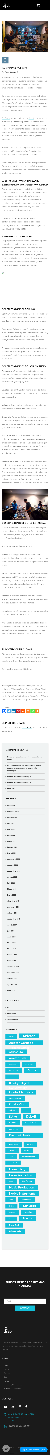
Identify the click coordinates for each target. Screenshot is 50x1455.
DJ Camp (6, 118)
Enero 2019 (11, 961)
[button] (34, 1449)
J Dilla (11, 1157)
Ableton (29, 1036)
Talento (6, 1373)
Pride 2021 (11, 788)
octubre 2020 (12, 865)
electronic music (14, 1129)
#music (11, 1037)
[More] (37, 711)
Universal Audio (15, 1231)
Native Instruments (22, 1193)
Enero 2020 (11, 895)
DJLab (31, 118)
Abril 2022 (11, 805)
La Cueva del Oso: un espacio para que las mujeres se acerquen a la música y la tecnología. (24, 768)
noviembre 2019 (13, 907)
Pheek (11, 1199)
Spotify (5, 472)
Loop (11, 1181)
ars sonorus (29, 1064)
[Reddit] (23, 711)
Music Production (21, 1187)
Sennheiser (12, 1212)
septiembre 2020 (14, 871)
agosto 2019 (12, 925)
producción (26, 1199)
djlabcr (12, 1122)
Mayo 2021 (11, 829)
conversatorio (15, 1098)
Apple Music (15, 472)
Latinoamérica (28, 1156)
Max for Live (27, 1181)
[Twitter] (9, 711)
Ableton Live (16, 1052)
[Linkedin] (14, 711)
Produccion (11, 1013)
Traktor (27, 1218)
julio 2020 (11, 883)
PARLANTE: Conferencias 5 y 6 (19, 782)
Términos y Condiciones (13, 1385)
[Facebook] (4, 711)
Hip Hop (26, 1150)
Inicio (6, 1365)
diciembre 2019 (13, 901)
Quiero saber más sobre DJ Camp (17, 669)
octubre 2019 (12, 913)
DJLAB (31, 1116)
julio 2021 (10, 823)
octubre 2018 (12, 979)
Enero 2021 (11, 853)
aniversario (12, 1064)
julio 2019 (10, 931)
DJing (13, 1116)
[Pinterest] (18, 711)
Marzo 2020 (12, 889)
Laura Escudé (13, 1163)
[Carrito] (38, 6)
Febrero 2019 (12, 955)
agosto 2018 (12, 985)
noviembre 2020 (13, 859)
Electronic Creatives (31, 1123)
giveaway (12, 1150)
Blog (5, 1377)
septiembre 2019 (13, 919)
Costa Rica (17, 1104)
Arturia (32, 1070)
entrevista (30, 1144)
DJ (8, 1007)
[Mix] (28, 711)
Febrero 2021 (12, 847)
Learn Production (20, 1175)
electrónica (13, 1144)
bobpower (12, 1077)
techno (11, 1219)
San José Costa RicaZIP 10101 (21, 1417)
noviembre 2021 (13, 811)
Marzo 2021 (11, 841)
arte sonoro (13, 1071)
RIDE (11, 1206)
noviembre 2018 (13, 973)
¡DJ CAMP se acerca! (14, 67)
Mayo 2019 (11, 943)
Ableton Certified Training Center (21, 1043)
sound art (28, 1212)
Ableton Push (17, 1058)
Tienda (6, 1381)
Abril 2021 (11, 835)
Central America (21, 1092)
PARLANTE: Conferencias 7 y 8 (19, 776)
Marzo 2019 (11, 949)
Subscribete (25, 1308)
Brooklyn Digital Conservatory (19, 1083)
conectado (27, 727)
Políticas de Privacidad (12, 1389)
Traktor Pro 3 (14, 1225)
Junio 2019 (11, 937)
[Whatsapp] (32, 711)
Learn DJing (17, 1169)
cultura (12, 1110)
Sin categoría (12, 1019)
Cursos (6, 1369)
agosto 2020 (12, 877)
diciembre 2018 (13, 967)
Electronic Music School (20, 1135)
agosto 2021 (12, 817)
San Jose (29, 1206)
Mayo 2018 (11, 991)
